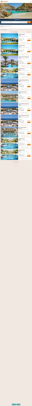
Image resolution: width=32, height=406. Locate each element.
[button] (5, 22)
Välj (28, 40)
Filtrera (14, 404)
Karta (18, 404)
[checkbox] (2, 34)
